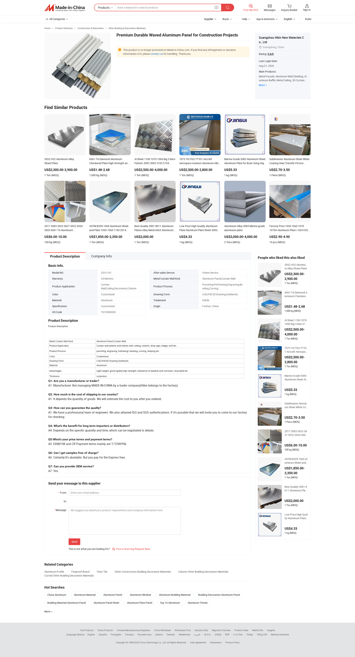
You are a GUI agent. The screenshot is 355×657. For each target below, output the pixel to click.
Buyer (225, 19)
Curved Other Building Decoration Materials (69, 575)
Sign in (307, 9)
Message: (61, 510)
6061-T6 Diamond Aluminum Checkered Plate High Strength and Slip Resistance (296, 294)
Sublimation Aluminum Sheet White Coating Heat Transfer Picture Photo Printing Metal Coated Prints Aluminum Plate (296, 405)
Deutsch (171, 634)
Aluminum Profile (54, 571)
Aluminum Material (85, 594)
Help (244, 19)
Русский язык (144, 634)
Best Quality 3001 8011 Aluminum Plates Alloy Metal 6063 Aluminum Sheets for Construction (296, 488)
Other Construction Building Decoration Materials (143, 571)
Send (74, 541)
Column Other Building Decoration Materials (203, 571)
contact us (157, 54)
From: (62, 492)
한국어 (207, 634)
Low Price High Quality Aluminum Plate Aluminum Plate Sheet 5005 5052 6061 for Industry (296, 516)
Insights (271, 630)
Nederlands (184, 634)
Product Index (241, 630)
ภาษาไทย (238, 634)
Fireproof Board (80, 571)
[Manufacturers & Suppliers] (64, 7)
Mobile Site (257, 630)
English (91, 634)
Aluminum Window (140, 594)
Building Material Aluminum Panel (66, 602)
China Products (105, 630)
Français (129, 634)
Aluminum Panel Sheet (106, 602)
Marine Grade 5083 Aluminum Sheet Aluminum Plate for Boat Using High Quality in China (296, 377)
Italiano (159, 634)
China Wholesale (162, 630)
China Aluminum (56, 594)
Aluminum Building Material (174, 594)
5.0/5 (271, 54)
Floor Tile (102, 571)
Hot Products (87, 630)
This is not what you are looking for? (89, 549)
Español (103, 634)
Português (116, 634)
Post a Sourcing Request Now (131, 549)
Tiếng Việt (262, 634)
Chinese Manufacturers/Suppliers (133, 630)
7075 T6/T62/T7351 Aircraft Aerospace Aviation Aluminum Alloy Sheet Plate (296, 350)
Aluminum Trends (198, 602)
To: (65, 501)
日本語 (218, 634)
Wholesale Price (183, 630)
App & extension (265, 19)
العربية (197, 634)
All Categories (57, 19)
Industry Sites (201, 630)
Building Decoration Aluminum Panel (219, 594)
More (262, 85)
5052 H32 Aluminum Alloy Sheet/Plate (296, 266)
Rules (308, 19)
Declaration (216, 642)
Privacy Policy (232, 642)
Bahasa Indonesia (280, 634)
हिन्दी (227, 634)
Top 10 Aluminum (170, 602)
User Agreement (198, 642)
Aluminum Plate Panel (139, 602)
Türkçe (249, 634)
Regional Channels (221, 630)
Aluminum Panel (112, 594)
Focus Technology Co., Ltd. (153, 642)
